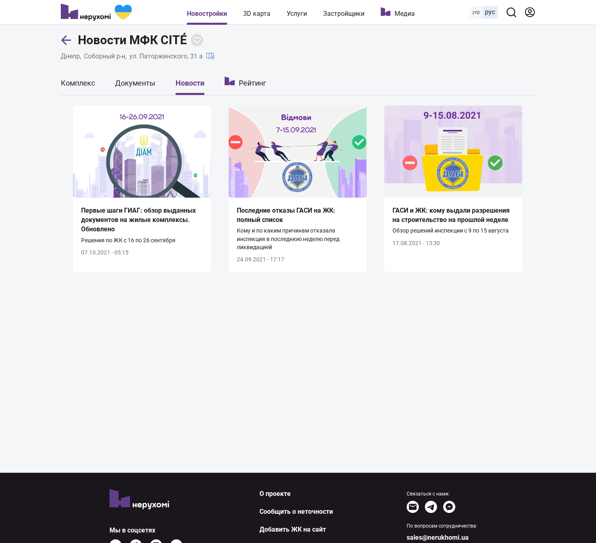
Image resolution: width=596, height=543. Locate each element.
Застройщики (343, 13)
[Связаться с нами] (413, 507)
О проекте (275, 494)
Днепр (70, 56)
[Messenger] (449, 507)
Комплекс (78, 83)
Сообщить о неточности (296, 511)
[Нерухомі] (96, 12)
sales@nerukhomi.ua (438, 537)
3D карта (256, 13)
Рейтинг (252, 83)
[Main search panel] (511, 12)
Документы (135, 83)
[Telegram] (431, 507)
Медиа (404, 13)
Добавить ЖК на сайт (292, 529)
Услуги (297, 13)
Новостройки (207, 13)
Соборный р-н (104, 56)
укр (476, 12)
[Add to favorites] (197, 40)
